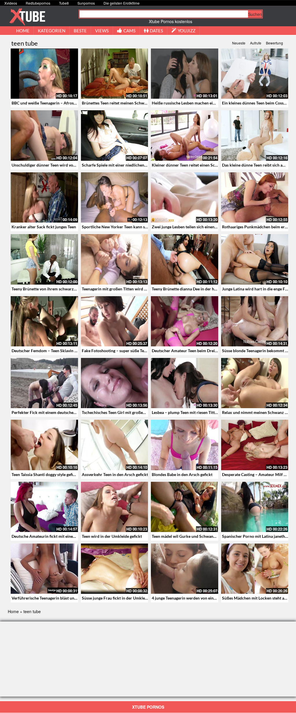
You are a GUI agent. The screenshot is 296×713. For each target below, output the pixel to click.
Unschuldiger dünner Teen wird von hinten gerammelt (60, 165)
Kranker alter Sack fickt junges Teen (44, 226)
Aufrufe (255, 42)
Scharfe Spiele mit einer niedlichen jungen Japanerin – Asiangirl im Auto (146, 165)
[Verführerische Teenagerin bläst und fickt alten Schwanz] (44, 569)
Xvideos (10, 3)
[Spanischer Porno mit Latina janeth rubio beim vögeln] (254, 507)
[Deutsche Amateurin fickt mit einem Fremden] (44, 507)
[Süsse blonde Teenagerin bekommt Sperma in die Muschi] (254, 321)
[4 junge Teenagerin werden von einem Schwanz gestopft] (184, 569)
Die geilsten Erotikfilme (121, 3)
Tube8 (64, 3)
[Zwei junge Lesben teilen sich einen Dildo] (184, 197)
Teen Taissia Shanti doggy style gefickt (45, 474)
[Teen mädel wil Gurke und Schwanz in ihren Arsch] (184, 507)
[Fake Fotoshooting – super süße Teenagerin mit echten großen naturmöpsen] (114, 321)
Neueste (238, 42)
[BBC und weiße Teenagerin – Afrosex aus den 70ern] (44, 73)
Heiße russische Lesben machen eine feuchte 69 (194, 102)
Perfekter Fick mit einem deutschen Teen (48, 412)
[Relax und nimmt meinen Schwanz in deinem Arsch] (254, 383)
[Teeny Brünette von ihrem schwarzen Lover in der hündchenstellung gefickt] (44, 259)
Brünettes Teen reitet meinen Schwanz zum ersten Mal (130, 102)
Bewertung (274, 42)
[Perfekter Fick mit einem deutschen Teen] (44, 383)
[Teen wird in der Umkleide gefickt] (114, 507)
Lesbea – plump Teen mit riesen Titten (185, 412)
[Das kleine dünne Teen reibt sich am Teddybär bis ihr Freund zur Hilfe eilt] (254, 135)
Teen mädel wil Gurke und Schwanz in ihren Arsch (197, 536)
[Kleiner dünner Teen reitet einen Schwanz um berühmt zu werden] (184, 135)
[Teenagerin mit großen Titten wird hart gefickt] (114, 259)
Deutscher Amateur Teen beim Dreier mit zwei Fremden (202, 350)
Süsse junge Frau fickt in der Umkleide (116, 598)
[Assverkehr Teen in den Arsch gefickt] (114, 445)
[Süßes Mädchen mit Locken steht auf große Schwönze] (254, 569)
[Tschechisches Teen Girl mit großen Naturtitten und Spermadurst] (114, 383)
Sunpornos (86, 3)
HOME (22, 30)
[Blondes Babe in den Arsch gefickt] (184, 445)
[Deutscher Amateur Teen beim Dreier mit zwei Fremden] (184, 321)
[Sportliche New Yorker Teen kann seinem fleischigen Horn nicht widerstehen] (114, 197)
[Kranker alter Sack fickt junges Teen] (44, 197)
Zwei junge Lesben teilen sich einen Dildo (188, 226)
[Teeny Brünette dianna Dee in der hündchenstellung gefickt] (184, 259)
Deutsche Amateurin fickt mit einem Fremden (52, 536)
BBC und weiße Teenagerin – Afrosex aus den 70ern (58, 102)
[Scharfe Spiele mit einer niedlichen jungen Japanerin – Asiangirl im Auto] (114, 135)
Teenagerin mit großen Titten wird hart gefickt (123, 288)
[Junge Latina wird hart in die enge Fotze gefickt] (254, 259)
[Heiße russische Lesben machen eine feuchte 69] (184, 73)
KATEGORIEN (51, 30)
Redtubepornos (38, 3)
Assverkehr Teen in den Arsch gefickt (115, 474)
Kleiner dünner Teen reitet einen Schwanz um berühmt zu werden (210, 165)
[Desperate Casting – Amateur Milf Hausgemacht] (254, 445)
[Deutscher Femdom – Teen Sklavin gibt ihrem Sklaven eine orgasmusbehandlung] (44, 321)
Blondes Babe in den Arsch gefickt (182, 474)
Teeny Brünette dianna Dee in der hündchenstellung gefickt (204, 288)
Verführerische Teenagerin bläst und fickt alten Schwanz (62, 598)
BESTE (80, 30)
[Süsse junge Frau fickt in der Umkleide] (114, 569)
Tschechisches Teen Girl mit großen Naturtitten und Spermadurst (140, 412)
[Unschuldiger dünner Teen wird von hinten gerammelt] (44, 135)
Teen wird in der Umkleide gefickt (112, 536)
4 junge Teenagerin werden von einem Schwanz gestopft (202, 598)
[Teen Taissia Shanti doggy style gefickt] (44, 445)
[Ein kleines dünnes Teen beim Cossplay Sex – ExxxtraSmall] (254, 73)
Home (13, 611)
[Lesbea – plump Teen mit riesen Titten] (184, 383)
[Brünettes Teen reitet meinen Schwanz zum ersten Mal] (114, 73)
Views (102, 30)
